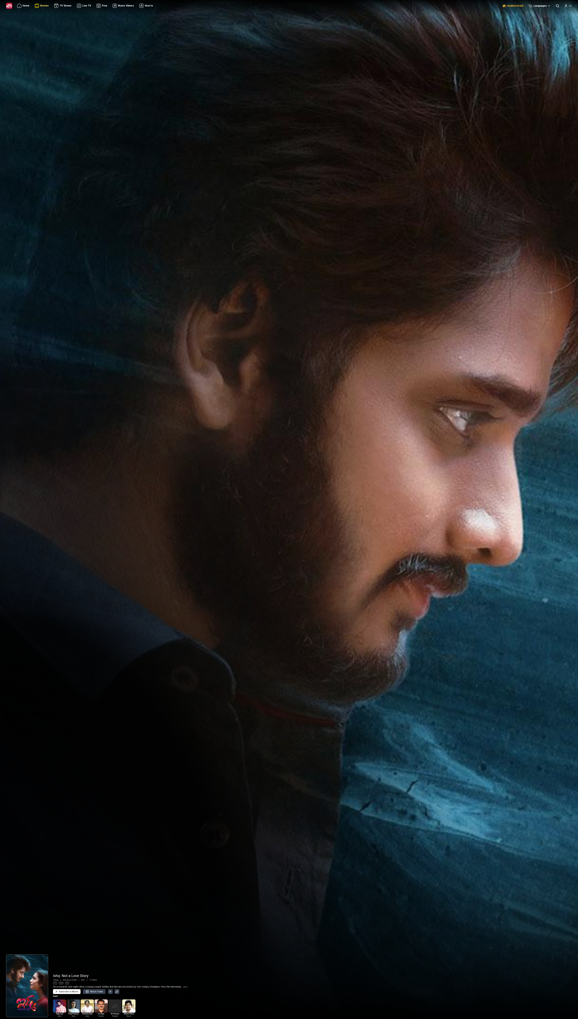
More (185, 987)
